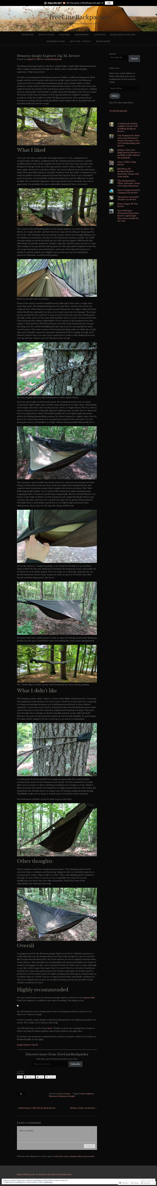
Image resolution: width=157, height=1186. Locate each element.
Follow (115, 96)
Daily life (64, 35)
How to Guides (46, 35)
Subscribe (75, 1064)
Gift (109, 3)
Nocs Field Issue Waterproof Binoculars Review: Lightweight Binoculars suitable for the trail (128, 216)
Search (112, 54)
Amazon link (89, 998)
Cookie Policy (48, 1182)
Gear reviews (82, 35)
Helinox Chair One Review (82, 1108)
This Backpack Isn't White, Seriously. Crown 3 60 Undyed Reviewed (128, 183)
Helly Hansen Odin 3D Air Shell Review (37, 1108)
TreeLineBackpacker (78, 17)
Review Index (103, 41)
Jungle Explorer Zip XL (27, 1045)
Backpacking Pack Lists (122, 35)
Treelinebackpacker (118, 111)
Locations (99, 35)
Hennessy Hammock (58, 1096)
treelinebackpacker (53, 59)
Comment (89, 1146)
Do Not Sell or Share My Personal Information (54, 1174)
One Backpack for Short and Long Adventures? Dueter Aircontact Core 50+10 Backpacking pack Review (128, 140)
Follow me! (114, 68)
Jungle (72, 1096)
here (50, 1028)
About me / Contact (80, 41)
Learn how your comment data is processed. (73, 1156)
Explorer (90, 1094)
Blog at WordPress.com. (26, 1174)
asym (82, 1094)
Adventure (28, 35)
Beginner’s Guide (56, 41)
